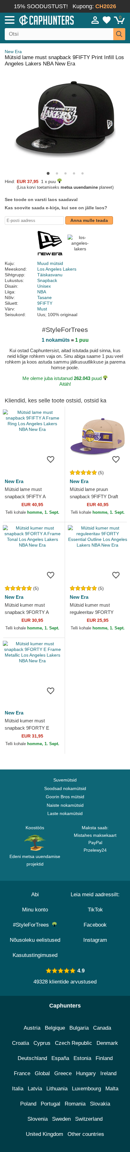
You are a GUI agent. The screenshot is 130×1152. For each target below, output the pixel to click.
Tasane (44, 297)
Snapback (47, 280)
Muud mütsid (50, 263)
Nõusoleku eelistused (35, 940)
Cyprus (41, 1043)
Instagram (95, 940)
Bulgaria (79, 1028)
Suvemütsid (65, 779)
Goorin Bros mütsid (65, 796)
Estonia (82, 1058)
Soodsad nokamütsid (65, 788)
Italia (17, 1089)
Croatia (20, 1043)
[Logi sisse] (95, 20)
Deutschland (32, 1058)
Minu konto (35, 910)
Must (42, 308)
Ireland (108, 1073)
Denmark (107, 1043)
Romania (75, 1104)
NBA (41, 291)
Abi (35, 895)
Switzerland (89, 1119)
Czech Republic (73, 1043)
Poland (28, 1104)
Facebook (95, 925)
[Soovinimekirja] (50, 459)
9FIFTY (44, 303)
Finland (104, 1058)
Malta (111, 1089)
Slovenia (37, 1119)
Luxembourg (86, 1089)
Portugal (50, 1104)
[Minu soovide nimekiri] (106, 20)
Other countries (86, 1134)
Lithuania (57, 1089)
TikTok (95, 910)
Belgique (55, 1028)
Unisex (44, 286)
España (60, 1058)
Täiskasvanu (49, 274)
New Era (13, 51)
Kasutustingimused (35, 955)
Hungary (86, 1073)
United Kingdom (44, 1134)
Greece (63, 1073)
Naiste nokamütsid (65, 805)
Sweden (61, 1119)
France (22, 1073)
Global (42, 1073)
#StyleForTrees (32, 925)
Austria (32, 1028)
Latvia (35, 1089)
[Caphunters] (38, 20)
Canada (102, 1028)
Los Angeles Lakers (56, 269)
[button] (48, 173)
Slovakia (100, 1104)
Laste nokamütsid (65, 813)
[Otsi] (119, 34)
